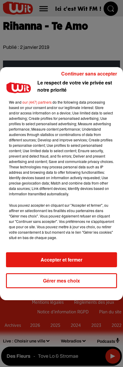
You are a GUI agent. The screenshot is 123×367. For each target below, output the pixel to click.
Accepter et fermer (61, 259)
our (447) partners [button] (37, 102)
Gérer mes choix (61, 280)
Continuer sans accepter (89, 73)
